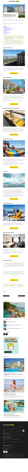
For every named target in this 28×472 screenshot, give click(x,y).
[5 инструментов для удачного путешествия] (14, 385)
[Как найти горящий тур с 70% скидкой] (14, 310)
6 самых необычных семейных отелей (11, 321)
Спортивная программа (8, 203)
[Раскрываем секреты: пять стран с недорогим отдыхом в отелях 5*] (4, 325)
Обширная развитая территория (8, 28)
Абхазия (7, 291)
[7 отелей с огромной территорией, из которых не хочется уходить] (4, 329)
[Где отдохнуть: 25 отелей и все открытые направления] (14, 406)
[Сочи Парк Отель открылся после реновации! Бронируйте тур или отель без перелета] (14, 365)
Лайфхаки (9, 393)
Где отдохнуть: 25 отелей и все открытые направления (11, 415)
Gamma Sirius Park (6, 249)
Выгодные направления (11, 414)
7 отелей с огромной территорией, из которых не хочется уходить (14, 328)
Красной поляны (7, 224)
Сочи (22, 20)
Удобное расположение (6, 27)
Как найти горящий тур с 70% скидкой (10, 316)
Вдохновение (5, 393)
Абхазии (21, 189)
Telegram (12, 285)
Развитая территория (7, 77)
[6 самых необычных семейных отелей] (4, 322)
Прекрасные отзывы (6, 33)
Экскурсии (5, 31)
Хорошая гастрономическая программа (11, 108)
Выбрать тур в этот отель (14, 134)
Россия (10, 291)
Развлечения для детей (7, 138)
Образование (12, 393)
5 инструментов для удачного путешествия (10, 394)
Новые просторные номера (7, 32)
